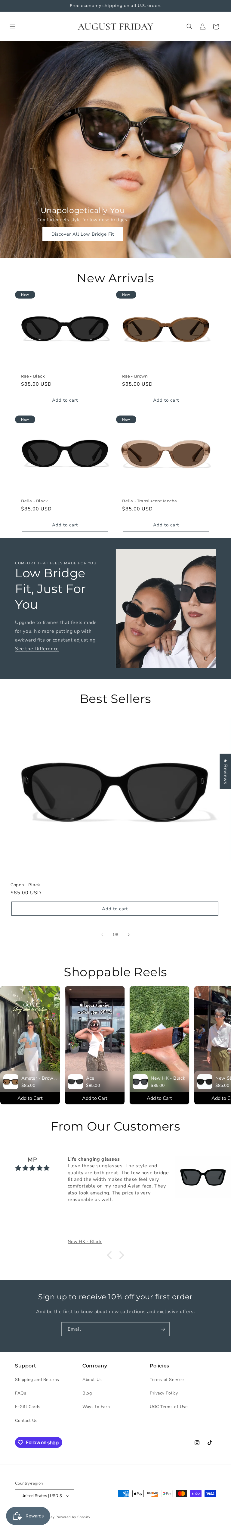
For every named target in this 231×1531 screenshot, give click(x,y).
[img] (32, 1168)
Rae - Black (33, 376)
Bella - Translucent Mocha (149, 500)
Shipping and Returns (37, 1379)
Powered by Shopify (73, 1517)
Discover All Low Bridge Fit (82, 234)
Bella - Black (34, 500)
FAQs (20, 1393)
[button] (12, 26)
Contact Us (26, 1420)
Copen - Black (25, 884)
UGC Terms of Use (169, 1407)
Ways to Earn (96, 1407)
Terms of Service (167, 1379)
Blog (87, 1393)
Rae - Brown (135, 376)
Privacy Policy (164, 1393)
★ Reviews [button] (225, 771)
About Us (92, 1379)
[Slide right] (128, 934)
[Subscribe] (162, 1329)
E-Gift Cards (27, 1407)
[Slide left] (102, 934)
